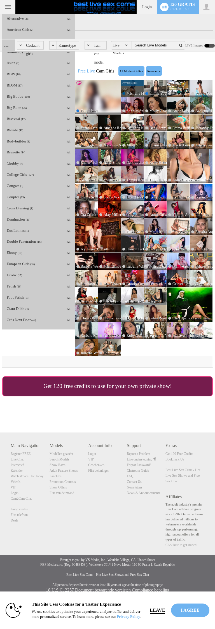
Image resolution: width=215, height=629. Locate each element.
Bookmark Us (174, 459)
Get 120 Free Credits (179, 454)
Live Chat (17, 459)
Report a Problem (138, 454)
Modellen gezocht (61, 454)
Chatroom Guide (138, 471)
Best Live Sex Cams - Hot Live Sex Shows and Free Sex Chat (182, 475)
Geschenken (96, 465)
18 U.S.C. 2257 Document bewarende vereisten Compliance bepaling (107, 590)
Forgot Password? (139, 465)
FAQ (130, 476)
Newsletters (134, 487)
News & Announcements (143, 493)
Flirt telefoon (19, 515)
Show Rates (58, 465)
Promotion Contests (63, 482)
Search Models (59, 459)
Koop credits (19, 509)
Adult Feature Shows (64, 471)
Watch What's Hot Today (27, 476)
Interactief (17, 465)
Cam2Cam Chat (21, 499)
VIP (13, 487)
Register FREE (21, 454)
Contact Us (134, 482)
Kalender (17, 471)
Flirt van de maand (62, 493)
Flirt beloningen (98, 471)
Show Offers (58, 487)
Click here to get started (181, 545)
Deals (14, 520)
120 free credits (71, 386)
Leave (157, 610)
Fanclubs (56, 476)
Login (147, 7)
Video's (15, 482)
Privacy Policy (128, 616)
